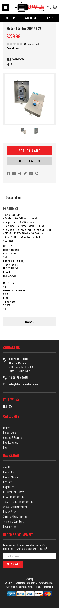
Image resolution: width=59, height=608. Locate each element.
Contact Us (8, 472)
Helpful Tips (8, 487)
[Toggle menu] (5, 7)
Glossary (7, 482)
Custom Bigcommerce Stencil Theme (24, 587)
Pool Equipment (10, 442)
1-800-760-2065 (18, 378)
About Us (7, 467)
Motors (10, 18)
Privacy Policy (9, 512)
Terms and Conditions (13, 521)
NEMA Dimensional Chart (14, 497)
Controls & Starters (12, 438)
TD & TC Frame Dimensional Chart (19, 502)
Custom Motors (10, 477)
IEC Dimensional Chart (13, 492)
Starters (31, 18)
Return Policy (9, 526)
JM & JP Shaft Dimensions (15, 507)
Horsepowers (9, 433)
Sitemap (29, 579)
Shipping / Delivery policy (15, 517)
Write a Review (13, 48)
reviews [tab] (29, 321)
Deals (49, 18)
